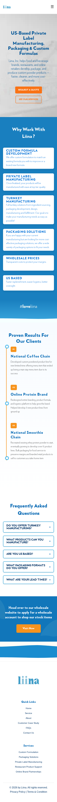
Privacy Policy (17, 792)
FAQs (28, 728)
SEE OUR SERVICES (28, 99)
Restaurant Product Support (28, 767)
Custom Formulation (28, 752)
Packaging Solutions (28, 757)
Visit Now (28, 628)
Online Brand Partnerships (28, 771)
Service (28, 713)
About (28, 718)
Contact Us (28, 733)
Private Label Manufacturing (28, 762)
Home (28, 708)
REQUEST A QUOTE (28, 90)
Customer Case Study (28, 723)
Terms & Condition (37, 792)
